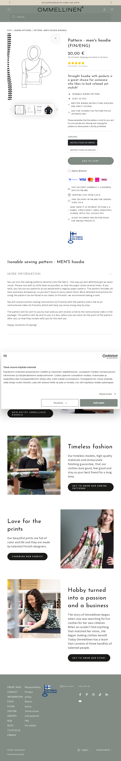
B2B (9, 720)
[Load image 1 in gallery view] (19, 109)
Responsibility (32, 687)
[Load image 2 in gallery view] (29, 109)
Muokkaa (58, 403)
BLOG (10, 725)
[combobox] (59, 17)
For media (30, 725)
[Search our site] (13, 16)
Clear (107, 17)
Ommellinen (19, 750)
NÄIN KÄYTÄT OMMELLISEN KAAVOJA (29, 413)
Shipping (84, 57)
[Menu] (9, 9)
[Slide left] (9, 2)
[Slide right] (111, 2)
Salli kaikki (98, 403)
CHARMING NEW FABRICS (27, 556)
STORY (11, 706)
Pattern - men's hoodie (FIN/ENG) (50, 30)
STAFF (10, 701)
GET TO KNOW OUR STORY (89, 658)
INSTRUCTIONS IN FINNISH (82, 142)
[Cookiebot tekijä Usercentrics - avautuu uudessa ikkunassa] (105, 356)
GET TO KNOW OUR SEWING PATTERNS (89, 487)
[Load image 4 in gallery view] (48, 109)
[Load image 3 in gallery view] (38, 109)
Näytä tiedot (105, 394)
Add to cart (90, 161)
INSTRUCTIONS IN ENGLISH (83, 150)
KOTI (9, 30)
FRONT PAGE (14, 687)
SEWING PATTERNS (22, 30)
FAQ (27, 720)
